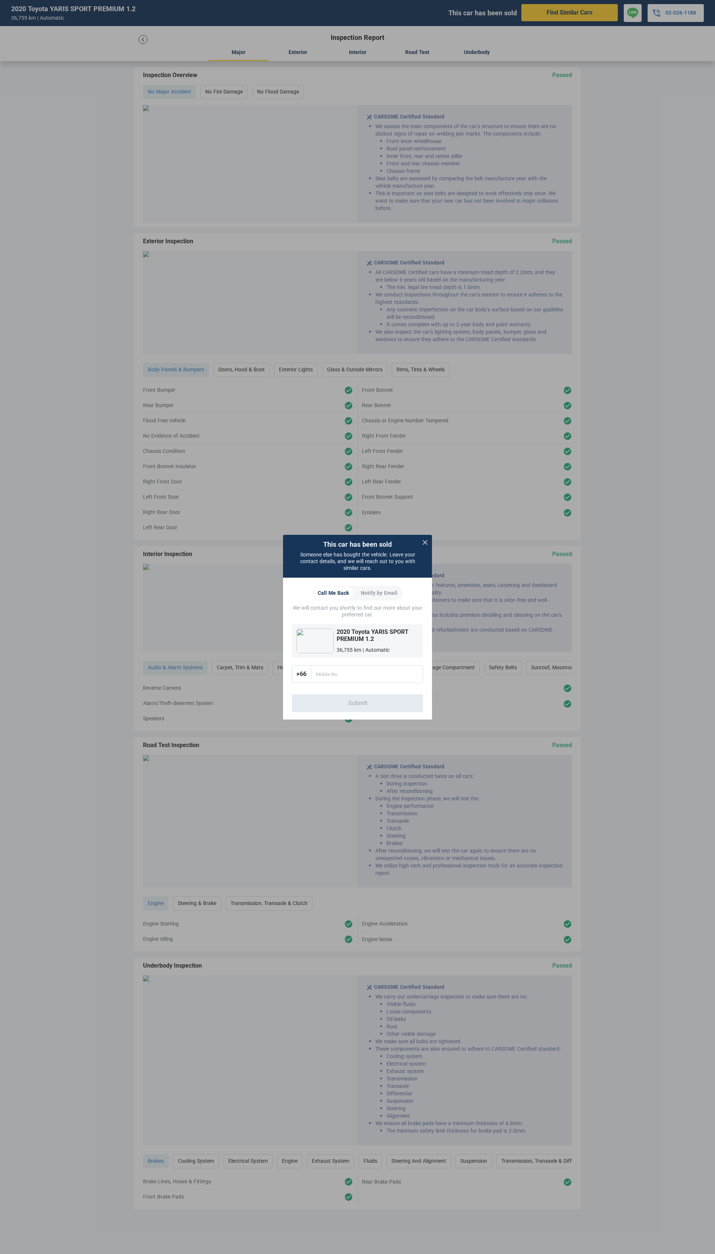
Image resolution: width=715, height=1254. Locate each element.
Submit (357, 703)
